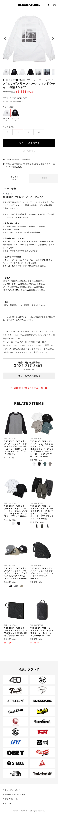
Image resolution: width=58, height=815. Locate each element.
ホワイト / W (7, 113)
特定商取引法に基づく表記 (15, 794)
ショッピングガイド (12, 790)
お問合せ (8, 803)
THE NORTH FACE (20, 98)
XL (39, 132)
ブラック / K (15, 113)
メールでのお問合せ (30, 376)
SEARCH (49, 5)
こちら (19, 166)
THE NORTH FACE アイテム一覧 (27, 387)
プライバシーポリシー (13, 799)
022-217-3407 (29, 367)
